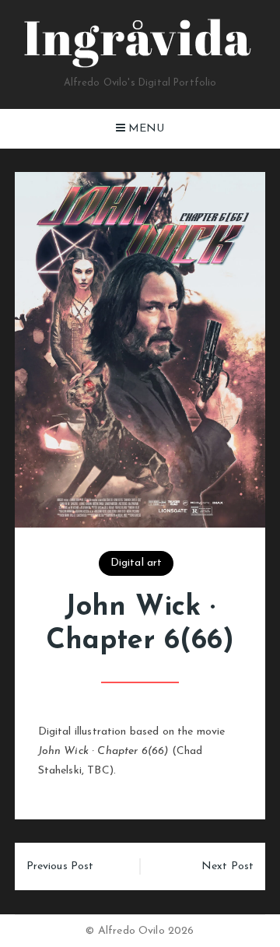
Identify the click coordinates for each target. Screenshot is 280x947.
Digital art (136, 563)
